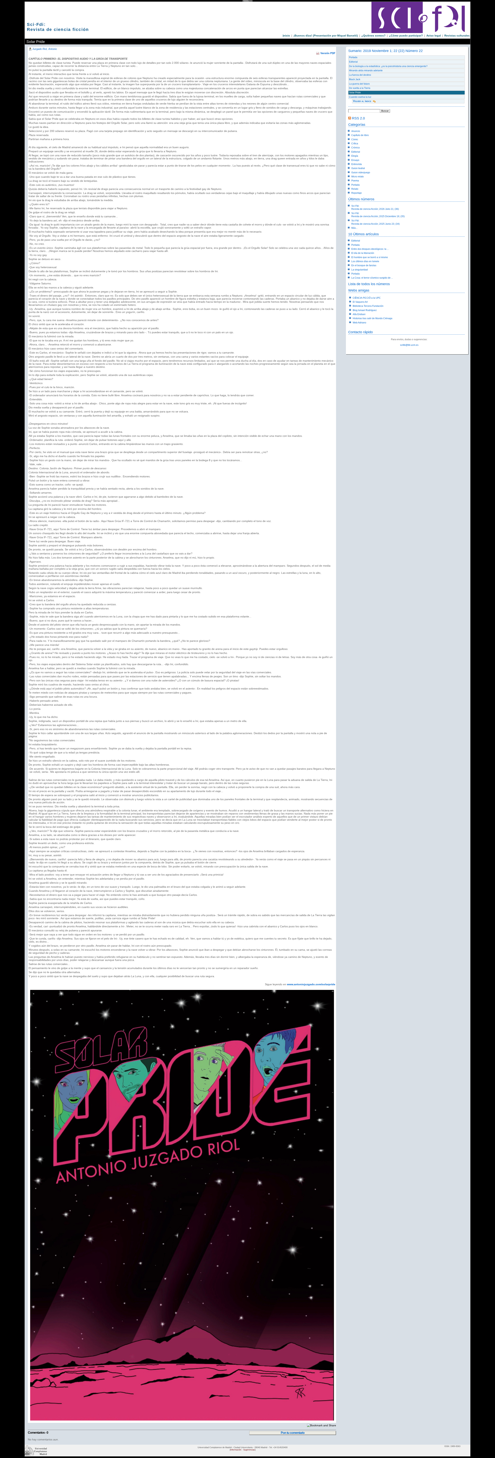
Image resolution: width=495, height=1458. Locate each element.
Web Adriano (359, 322)
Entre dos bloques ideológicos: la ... (370, 249)
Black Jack (354, 79)
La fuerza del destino (360, 75)
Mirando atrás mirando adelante (366, 70)
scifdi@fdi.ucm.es (409, 345)
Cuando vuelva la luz (360, 97)
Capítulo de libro (360, 135)
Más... (354, 228)
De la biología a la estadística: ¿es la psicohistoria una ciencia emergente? (388, 66)
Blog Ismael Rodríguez (365, 310)
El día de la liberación (362, 253)
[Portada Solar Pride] (181, 1419)
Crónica (355, 147)
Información (235, 1450)
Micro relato (357, 176)
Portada (353, 57)
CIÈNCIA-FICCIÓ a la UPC (367, 298)
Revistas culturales (457, 35)
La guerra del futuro (359, 83)
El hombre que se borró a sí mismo (369, 257)
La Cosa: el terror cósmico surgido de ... (372, 277)
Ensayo (355, 160)
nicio (286, 35)
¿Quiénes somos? (373, 35)
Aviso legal (433, 35)
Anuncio (355, 131)
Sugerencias (249, 1450)
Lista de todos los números (369, 284)
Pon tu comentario (293, 1432)
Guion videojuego (360, 172)
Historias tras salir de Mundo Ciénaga (372, 318)
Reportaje (356, 193)
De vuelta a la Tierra (359, 88)
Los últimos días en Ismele (365, 261)
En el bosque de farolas (363, 265)
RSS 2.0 (358, 118)
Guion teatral (358, 168)
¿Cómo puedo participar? (406, 35)
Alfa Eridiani (359, 314)
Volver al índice (362, 101)
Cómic (354, 139)
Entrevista (356, 164)
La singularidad (359, 269)
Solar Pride (355, 92)
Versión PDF (327, 53)
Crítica (354, 143)
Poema (355, 180)
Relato (354, 189)
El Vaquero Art (360, 302)
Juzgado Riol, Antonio (44, 49)
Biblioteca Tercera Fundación (368, 306)
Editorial (353, 61)
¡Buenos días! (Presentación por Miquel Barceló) (326, 35)
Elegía (354, 156)
